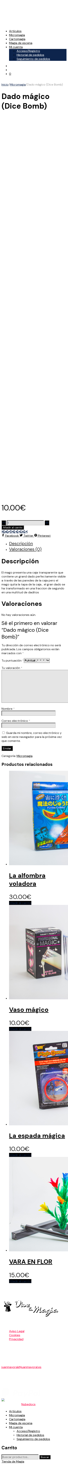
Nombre (8, 709)
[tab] (37, 543)
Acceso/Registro (28, 51)
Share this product (15, 532)
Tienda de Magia (13, 1461)
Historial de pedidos (30, 55)
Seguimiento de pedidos (33, 59)
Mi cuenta (16, 47)
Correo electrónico (16, 721)
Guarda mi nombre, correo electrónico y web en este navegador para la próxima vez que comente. (32, 737)
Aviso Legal (16, 1331)
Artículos (15, 31)
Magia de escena (20, 43)
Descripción (21, 543)
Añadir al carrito (12, 527)
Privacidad (16, 1339)
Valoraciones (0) (25, 549)
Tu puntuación (13, 661)
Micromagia (17, 35)
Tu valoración (12, 668)
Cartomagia (17, 39)
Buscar (45, 1457)
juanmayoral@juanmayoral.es (21, 1367)
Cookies (14, 1335)
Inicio (5, 85)
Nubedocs (28, 1404)
